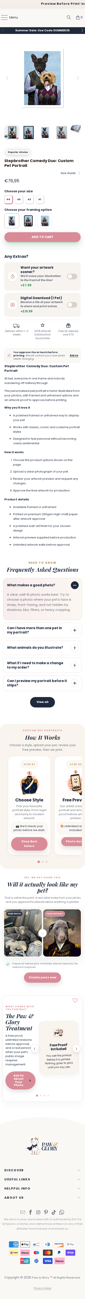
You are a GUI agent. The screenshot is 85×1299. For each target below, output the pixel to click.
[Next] (77, 78)
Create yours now (42, 977)
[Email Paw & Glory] (23, 1213)
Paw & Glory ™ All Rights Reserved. (56, 1278)
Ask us (74, 355)
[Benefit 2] (41, 1095)
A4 (8, 199)
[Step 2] (43, 862)
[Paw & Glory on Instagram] (38, 1213)
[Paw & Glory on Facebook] (30, 1213)
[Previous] (7, 78)
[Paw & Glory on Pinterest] (46, 1213)
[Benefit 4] (48, 1095)
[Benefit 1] (37, 1096)
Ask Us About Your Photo (22, 1080)
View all (42, 702)
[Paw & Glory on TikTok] (54, 1213)
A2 (29, 199)
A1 (39, 199)
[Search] (69, 17)
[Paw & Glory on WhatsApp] (61, 1213)
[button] (82, 30)
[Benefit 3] (44, 1095)
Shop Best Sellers (29, 844)
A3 (18, 199)
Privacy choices (42, 1288)
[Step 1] (38, 862)
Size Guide (68, 173)
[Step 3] (47, 862)
